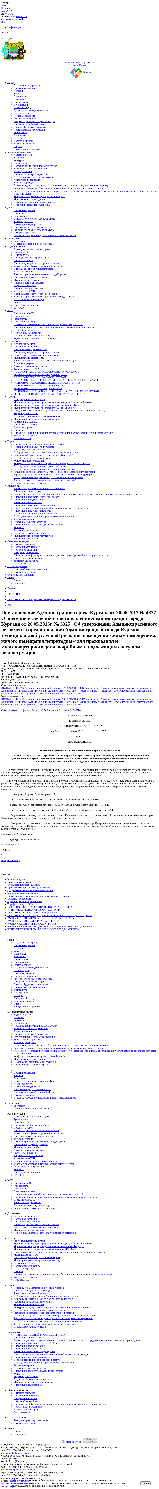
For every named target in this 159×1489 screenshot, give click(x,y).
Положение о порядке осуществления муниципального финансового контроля (55, 327)
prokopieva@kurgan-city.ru (22, 1469)
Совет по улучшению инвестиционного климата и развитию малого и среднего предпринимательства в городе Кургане (77, 494)
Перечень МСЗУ (22, 438)
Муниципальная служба (20, 152)
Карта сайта (20, 583)
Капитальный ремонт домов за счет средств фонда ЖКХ (44, 455)
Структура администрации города (32, 249)
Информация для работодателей (31, 174)
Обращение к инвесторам (27, 491)
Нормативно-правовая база (28, 558)
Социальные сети (23, 563)
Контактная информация (27, 179)
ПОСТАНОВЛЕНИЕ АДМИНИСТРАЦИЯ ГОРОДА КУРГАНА (48, 371)
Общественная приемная (27, 305)
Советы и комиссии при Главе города (34, 243)
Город (10, 82)
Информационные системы (28, 288)
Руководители (21, 252)
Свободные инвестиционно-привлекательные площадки (44, 516)
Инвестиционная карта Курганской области (37, 497)
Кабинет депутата (23, 221)
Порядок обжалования (25, 346)
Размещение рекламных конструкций (33, 458)
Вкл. (18, 16)
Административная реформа (29, 282)
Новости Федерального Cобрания (32, 204)
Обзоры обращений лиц (26, 552)
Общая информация (24, 88)
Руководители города (25, 118)
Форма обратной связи (26, 530)
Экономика (20, 99)
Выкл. (24, 16)
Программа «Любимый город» (30, 124)
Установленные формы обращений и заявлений (39, 266)
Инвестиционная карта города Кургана (34, 505)
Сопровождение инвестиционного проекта (37, 513)
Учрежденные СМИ (24, 291)
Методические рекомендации (29, 199)
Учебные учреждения (25, 182)
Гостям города (21, 113)
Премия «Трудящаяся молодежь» (31, 127)
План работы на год (24, 321)
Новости (18, 213)
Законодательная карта (26, 560)
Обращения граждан (18, 541)
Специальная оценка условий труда (33, 335)
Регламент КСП (22, 319)
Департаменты (21, 255)
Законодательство (23, 171)
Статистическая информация (29, 299)
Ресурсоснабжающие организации (32, 533)
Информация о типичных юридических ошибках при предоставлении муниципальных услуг (63, 433)
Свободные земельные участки (30, 483)
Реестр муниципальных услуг (29, 399)
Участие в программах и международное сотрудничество (44, 296)
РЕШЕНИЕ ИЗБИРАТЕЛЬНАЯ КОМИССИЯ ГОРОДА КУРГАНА (49, 394)
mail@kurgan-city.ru (19, 1453)
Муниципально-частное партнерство (33, 535)
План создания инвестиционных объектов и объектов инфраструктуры (51, 508)
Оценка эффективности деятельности (34, 268)
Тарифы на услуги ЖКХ (27, 369)
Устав (17, 93)
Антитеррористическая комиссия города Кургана (40, 274)
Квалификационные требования (31, 168)
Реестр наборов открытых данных (32, 569)
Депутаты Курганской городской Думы (34, 218)
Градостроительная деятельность (31, 110)
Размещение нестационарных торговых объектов (40, 466)
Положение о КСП (24, 313)
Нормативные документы (27, 332)
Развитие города (22, 107)
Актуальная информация (27, 85)
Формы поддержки (24, 519)
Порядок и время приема (27, 547)
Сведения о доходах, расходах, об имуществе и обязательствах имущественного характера (61, 185)
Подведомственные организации (31, 257)
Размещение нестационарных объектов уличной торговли (44, 469)
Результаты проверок (25, 285)
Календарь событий (24, 143)
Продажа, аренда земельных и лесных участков (39, 444)
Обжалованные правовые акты (30, 349)
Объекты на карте (23, 260)
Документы (13, 341)
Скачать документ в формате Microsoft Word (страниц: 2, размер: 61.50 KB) (41, 710)
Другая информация (24, 427)
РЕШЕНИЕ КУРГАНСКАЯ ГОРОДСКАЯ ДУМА (40, 374)
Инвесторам (13, 485)
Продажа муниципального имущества (34, 446)
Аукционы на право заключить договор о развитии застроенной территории (54, 471)
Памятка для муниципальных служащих (35, 202)
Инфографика (21, 102)
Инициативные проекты (27, 149)
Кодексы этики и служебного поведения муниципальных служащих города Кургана (58, 188)
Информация (14, 27)
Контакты (19, 302)
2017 (9, 605)
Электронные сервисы (26, 421)
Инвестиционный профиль (28, 538)
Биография (19, 241)
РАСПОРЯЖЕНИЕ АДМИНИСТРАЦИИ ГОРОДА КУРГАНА (47, 382)
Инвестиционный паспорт (28, 502)
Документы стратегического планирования (37, 355)
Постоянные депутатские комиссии (32, 227)
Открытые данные (17, 566)
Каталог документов (24, 344)
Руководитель (21, 316)
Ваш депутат (20, 216)
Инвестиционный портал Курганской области (38, 524)
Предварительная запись (27, 424)
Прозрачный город (24, 141)
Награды (18, 138)
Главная (11, 588)
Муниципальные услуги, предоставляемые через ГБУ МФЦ (45, 408)
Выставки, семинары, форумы (30, 522)
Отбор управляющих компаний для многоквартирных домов (46, 452)
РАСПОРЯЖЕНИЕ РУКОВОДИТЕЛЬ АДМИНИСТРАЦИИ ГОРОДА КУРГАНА (57, 391)
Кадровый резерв (23, 154)
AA (3, 11)
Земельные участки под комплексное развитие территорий (45, 480)
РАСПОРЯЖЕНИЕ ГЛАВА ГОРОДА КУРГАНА (39, 385)
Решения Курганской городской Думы (34, 230)
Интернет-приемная (24, 232)
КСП (10, 310)
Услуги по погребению (26, 435)
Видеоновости (21, 135)
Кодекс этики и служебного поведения (34, 338)
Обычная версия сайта (13, 19)
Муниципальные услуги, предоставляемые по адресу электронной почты (53, 402)
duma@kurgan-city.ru (19, 1461)
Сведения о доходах (24, 330)
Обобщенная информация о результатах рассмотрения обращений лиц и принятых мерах (61, 555)
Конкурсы (19, 160)
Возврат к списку (10, 860)
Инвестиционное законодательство (32, 510)
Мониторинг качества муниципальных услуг (38, 419)
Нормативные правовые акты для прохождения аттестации (45, 360)
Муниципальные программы (29, 357)
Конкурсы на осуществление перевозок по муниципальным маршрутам (52, 463)
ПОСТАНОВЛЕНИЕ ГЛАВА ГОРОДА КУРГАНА (41, 377)
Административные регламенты (31, 366)
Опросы (18, 146)
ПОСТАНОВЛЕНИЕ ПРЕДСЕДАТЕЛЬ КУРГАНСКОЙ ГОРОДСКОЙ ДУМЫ (56, 380)
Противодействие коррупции (29, 129)
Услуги (11, 396)
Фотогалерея (20, 132)
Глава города (14, 238)
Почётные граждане (24, 115)
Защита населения (23, 271)
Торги (10, 441)
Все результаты (9, 38)
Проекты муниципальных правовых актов (36, 263)
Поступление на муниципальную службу (35, 166)
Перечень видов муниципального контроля (37, 416)
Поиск (10, 577)
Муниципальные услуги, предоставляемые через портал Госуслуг (49, 405)
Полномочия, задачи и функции (31, 277)
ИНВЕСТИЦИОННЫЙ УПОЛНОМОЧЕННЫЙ (39, 488)
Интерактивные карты (26, 572)
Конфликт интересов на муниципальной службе (39, 196)
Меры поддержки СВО (26, 413)
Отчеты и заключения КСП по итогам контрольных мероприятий (48, 324)
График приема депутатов (27, 224)
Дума (10, 207)
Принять (145, 1483)
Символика (20, 96)
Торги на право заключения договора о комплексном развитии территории (53, 474)
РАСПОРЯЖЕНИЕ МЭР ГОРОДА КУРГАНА (38, 388)
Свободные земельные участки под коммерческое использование (48, 477)
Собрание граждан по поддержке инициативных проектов (45, 235)
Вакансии (19, 157)
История (18, 90)
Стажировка (20, 163)
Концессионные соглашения (29, 460)
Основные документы (25, 363)
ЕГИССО (19, 307)
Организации (21, 104)
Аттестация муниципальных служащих (34, 177)
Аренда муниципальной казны (30, 449)
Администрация (16, 246)
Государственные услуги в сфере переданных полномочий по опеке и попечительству (59, 410)
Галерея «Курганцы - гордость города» (34, 121)
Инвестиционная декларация (29, 499)
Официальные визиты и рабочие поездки (36, 293)
